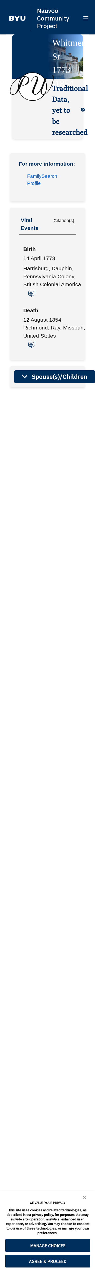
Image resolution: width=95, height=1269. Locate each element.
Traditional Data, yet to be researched (65, 110)
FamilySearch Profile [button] (42, 179)
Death (30, 310)
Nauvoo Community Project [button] (53, 18)
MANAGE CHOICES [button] (47, 1245)
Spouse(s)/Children (59, 377)
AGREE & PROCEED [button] (47, 1261)
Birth (29, 249)
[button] (17, 18)
